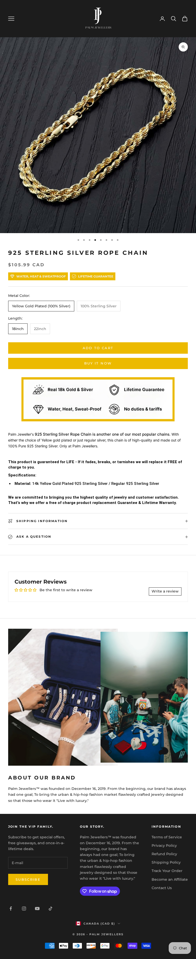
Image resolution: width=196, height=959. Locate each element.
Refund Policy (164, 854)
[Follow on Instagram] (24, 908)
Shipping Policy (166, 862)
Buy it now (98, 363)
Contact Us (162, 888)
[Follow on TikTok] (50, 908)
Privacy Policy (164, 845)
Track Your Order (167, 870)
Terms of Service (167, 837)
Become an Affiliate (170, 879)
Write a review (165, 591)
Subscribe (28, 879)
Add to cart (98, 348)
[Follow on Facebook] (10, 908)
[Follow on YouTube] (37, 908)
